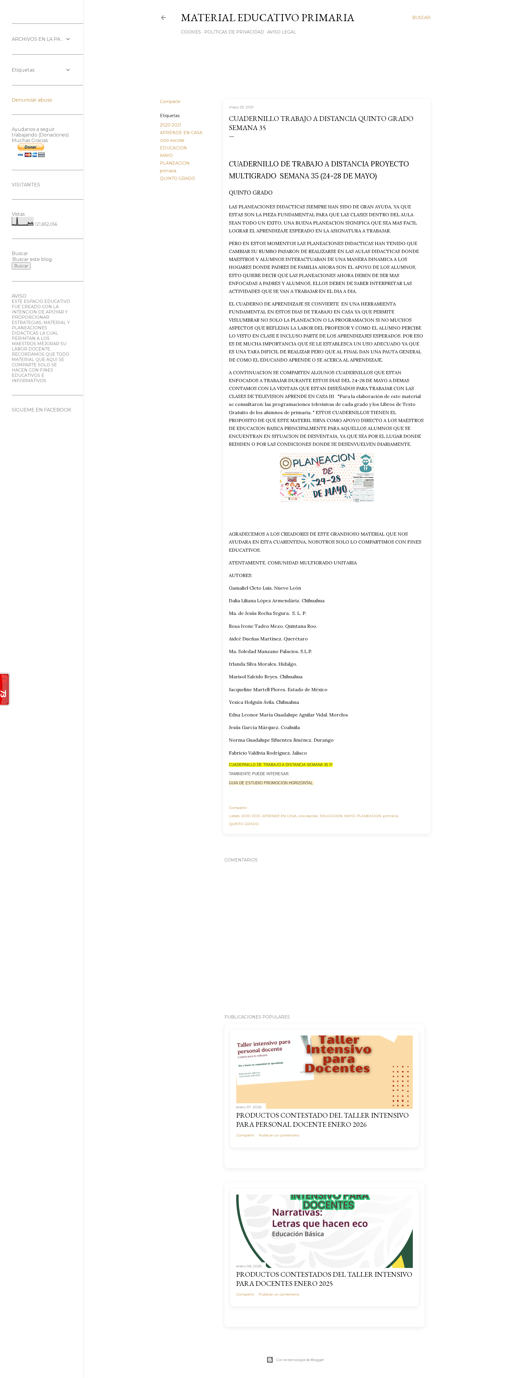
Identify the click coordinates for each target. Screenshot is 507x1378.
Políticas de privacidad (234, 32)
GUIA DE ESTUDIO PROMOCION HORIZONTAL (271, 783)
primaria (168, 170)
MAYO (166, 155)
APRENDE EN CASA (181, 132)
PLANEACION (175, 163)
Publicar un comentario (279, 1135)
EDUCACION (173, 148)
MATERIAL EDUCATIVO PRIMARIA (267, 17)
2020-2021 (170, 125)
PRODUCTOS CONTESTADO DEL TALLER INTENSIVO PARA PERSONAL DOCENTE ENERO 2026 (322, 1120)
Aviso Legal (281, 32)
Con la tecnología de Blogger (300, 1359)
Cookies (191, 32)
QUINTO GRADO (177, 178)
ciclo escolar (172, 140)
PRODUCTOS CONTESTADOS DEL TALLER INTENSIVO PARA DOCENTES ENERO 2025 (324, 1279)
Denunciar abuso (32, 100)
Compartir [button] (170, 101)
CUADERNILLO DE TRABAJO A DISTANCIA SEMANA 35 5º (281, 765)
